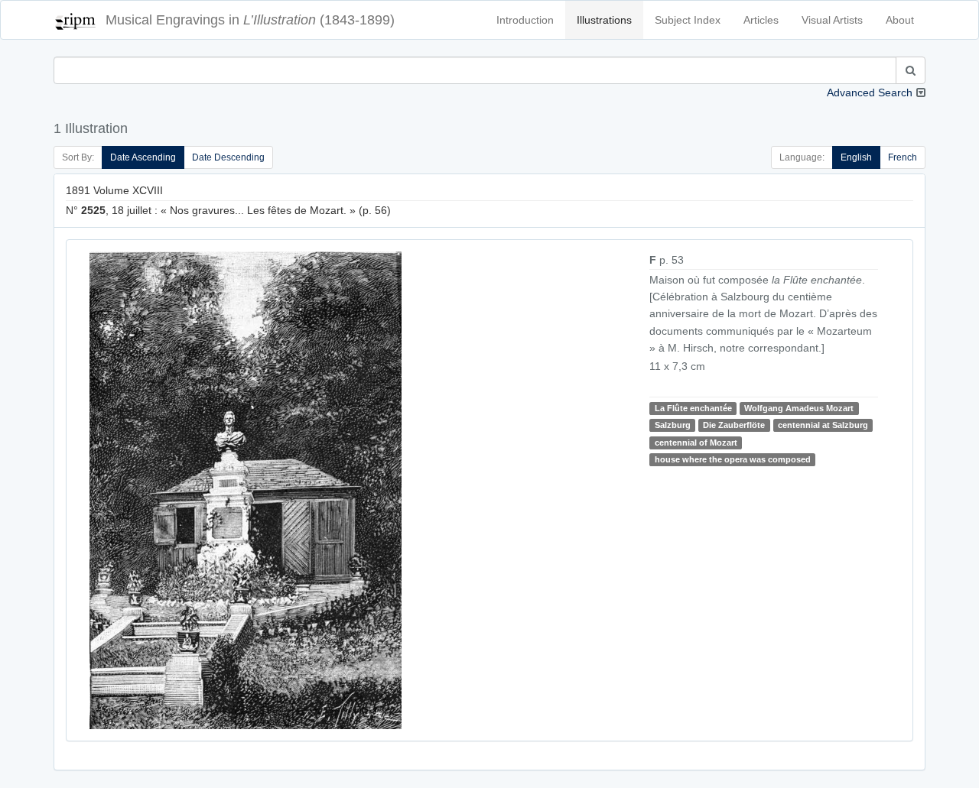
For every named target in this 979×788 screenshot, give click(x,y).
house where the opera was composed (733, 459)
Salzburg (673, 425)
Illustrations (604, 20)
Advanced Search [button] (869, 92)
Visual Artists (832, 20)
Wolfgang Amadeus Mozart (799, 408)
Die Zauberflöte (734, 425)
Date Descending (228, 157)
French (902, 157)
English (856, 157)
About (900, 20)
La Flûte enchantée (693, 408)
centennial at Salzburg (823, 425)
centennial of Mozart (696, 442)
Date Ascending (143, 157)
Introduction (525, 20)
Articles (761, 20)
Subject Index (687, 20)
